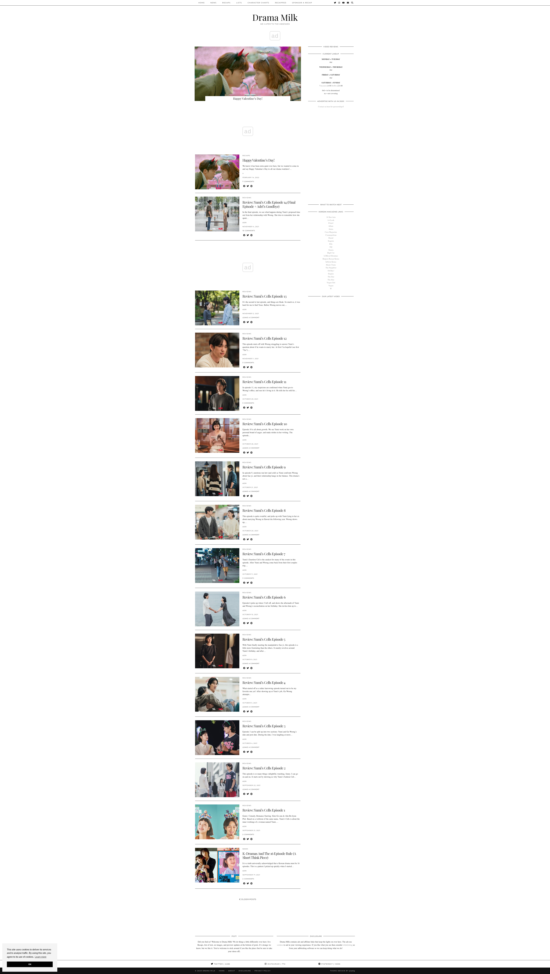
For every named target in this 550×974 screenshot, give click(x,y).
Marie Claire (331, 264)
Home (201, 3)
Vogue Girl (331, 282)
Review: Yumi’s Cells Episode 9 (263, 467)
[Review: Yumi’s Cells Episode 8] (217, 522)
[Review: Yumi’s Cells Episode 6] (217, 609)
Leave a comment (250, 317)
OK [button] (29, 964)
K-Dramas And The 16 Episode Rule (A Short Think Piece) (269, 855)
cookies (280, 944)
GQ (331, 247)
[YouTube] (343, 2)
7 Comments (248, 181)
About (231, 971)
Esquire (331, 241)
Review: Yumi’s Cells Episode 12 (264, 338)
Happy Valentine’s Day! (258, 160)
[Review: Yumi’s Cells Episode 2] (217, 779)
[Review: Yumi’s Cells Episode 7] (217, 565)
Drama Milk (275, 17)
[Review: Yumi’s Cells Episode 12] (217, 350)
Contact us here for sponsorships (330, 106)
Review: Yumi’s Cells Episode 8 (263, 510)
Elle (330, 244)
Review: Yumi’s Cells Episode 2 (263, 768)
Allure (330, 226)
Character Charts (258, 3)
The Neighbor (331, 267)
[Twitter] (335, 2)
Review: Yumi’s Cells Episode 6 (263, 597)
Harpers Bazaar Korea (331, 258)
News (213, 3)
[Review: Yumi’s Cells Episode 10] (217, 435)
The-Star (331, 279)
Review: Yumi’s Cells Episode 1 (263, 810)
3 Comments (248, 363)
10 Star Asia (331, 217)
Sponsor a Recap (302, 3)
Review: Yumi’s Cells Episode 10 (264, 423)
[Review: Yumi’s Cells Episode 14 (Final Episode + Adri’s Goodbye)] (217, 214)
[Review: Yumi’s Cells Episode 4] (217, 694)
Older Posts (248, 899)
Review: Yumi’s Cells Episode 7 (263, 553)
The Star (331, 276)
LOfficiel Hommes (331, 255)
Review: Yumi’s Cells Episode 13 (264, 296)
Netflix (334, 85)
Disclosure (245, 971)
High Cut (330, 252)
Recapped (280, 3)
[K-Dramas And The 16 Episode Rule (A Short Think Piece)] (217, 865)
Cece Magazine (331, 232)
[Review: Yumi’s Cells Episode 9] (217, 478)
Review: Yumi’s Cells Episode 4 (263, 682)
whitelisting (347, 944)
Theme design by (342, 971)
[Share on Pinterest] (251, 186)
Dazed (330, 238)
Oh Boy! (331, 270)
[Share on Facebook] (244, 186)
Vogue (330, 285)
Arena (331, 229)
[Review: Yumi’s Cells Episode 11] (217, 393)
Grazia (330, 250)
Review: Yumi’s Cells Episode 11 (264, 381)
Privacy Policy (263, 971)
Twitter (221, 964)
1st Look (330, 220)
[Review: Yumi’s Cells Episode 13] (217, 308)
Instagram (276, 964)
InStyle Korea (331, 261)
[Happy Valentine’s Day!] (217, 172)
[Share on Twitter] (248, 186)
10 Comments (248, 231)
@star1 (331, 223)
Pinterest (330, 964)
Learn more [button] (40, 957)
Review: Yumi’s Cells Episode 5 (263, 639)
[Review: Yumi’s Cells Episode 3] (217, 737)
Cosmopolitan (330, 235)
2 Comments (248, 834)
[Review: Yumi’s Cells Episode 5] (217, 651)
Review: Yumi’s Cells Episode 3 (263, 726)
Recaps (226, 3)
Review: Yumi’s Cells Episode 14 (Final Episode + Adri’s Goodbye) (268, 204)
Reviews (246, 198)
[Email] (348, 2)
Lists (239, 3)
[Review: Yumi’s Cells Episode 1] (217, 821)
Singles (331, 273)
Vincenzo (323, 85)
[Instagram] (339, 2)
